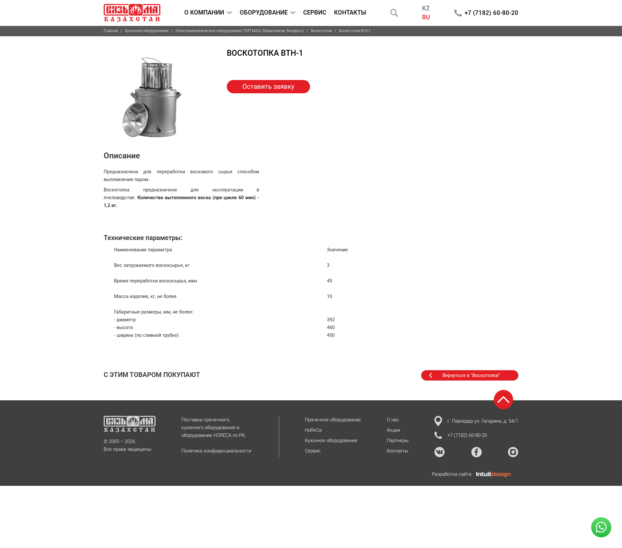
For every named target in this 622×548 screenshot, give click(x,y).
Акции (393, 430)
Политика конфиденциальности (216, 451)
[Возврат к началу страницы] (503, 399)
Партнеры (398, 440)
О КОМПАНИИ (204, 12)
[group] (152, 95)
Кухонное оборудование (146, 31)
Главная (111, 31)
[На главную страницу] (132, 13)
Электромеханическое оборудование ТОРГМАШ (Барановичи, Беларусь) (239, 31)
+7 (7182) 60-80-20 (491, 13)
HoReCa (313, 430)
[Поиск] (394, 13)
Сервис (313, 451)
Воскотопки (321, 31)
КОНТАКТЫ (350, 12)
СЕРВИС (314, 12)
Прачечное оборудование (333, 420)
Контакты (397, 451)
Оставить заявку (268, 86)
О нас (393, 420)
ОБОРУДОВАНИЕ (264, 12)
